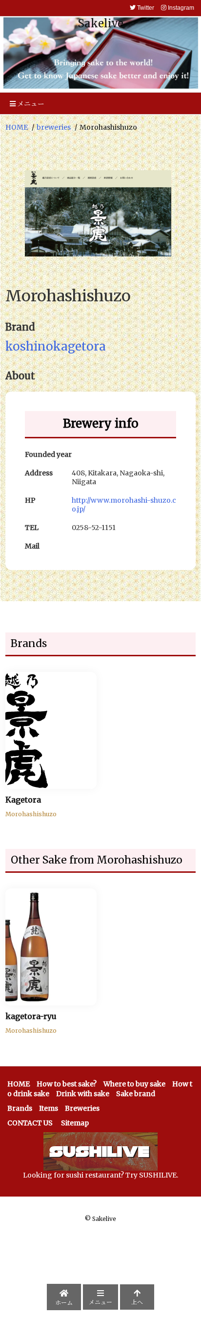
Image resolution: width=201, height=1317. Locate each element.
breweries (54, 127)
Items (48, 1108)
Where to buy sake (134, 1084)
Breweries (82, 1108)
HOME (16, 127)
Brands (19, 1108)
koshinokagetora (55, 346)
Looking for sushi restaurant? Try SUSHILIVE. (100, 1175)
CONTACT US (30, 1123)
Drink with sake (82, 1093)
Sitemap (75, 1123)
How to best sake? (67, 1084)
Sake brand (135, 1093)
